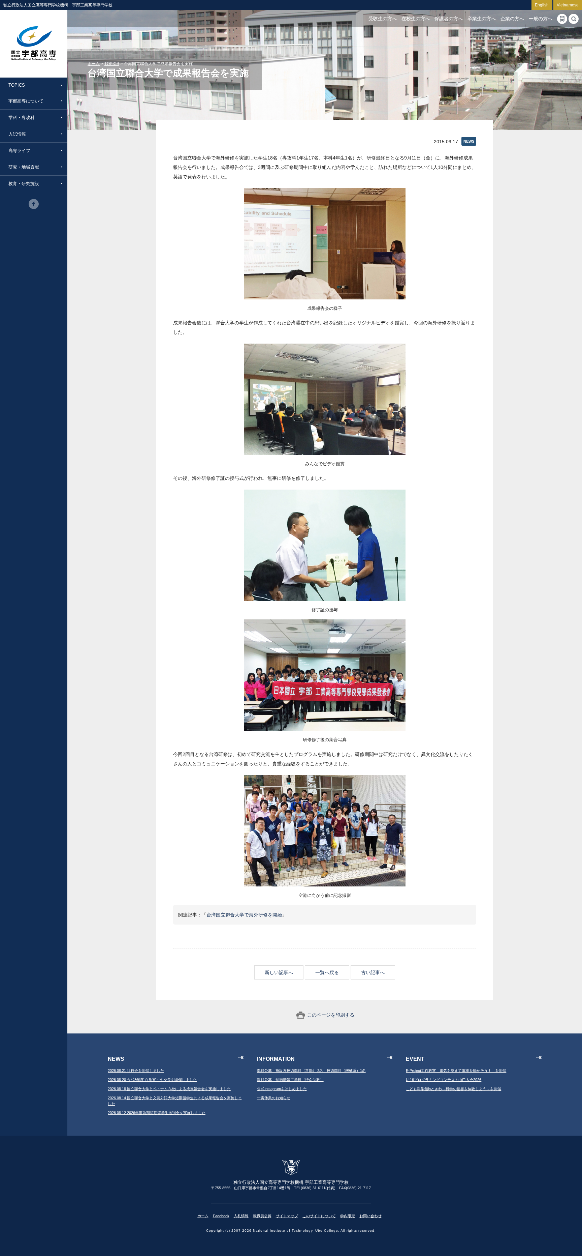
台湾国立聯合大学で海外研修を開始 (244, 914)
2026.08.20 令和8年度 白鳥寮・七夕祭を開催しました (152, 1080)
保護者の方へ (448, 18)
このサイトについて (319, 1216)
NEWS (468, 141)
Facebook (221, 1216)
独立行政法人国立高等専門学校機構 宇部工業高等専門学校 (33, 44)
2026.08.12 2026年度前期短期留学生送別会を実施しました (156, 1113)
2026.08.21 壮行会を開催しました (136, 1071)
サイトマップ (287, 1216)
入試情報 (17, 134)
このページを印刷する (330, 1015)
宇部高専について (25, 101)
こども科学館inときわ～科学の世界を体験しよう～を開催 (453, 1089)
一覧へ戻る (327, 972)
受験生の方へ (382, 18)
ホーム (94, 63)
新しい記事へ (279, 972)
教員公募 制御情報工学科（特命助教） (290, 1080)
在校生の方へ (415, 18)
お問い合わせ (370, 1216)
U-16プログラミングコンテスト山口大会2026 (443, 1080)
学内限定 (347, 1216)
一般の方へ (540, 18)
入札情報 (241, 1216)
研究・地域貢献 (23, 167)
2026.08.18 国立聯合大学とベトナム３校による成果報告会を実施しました (169, 1089)
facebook (34, 204)
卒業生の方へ (481, 18)
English (542, 5)
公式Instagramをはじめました (282, 1089)
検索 (574, 19)
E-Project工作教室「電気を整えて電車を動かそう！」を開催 (456, 1071)
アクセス (562, 19)
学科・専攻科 (21, 117)
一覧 (241, 1057)
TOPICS (16, 85)
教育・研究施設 (23, 183)
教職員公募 (262, 1216)
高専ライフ (19, 150)
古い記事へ (373, 972)
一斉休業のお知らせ (273, 1098)
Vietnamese (568, 5)
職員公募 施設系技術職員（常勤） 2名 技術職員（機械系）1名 (311, 1071)
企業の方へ (512, 18)
